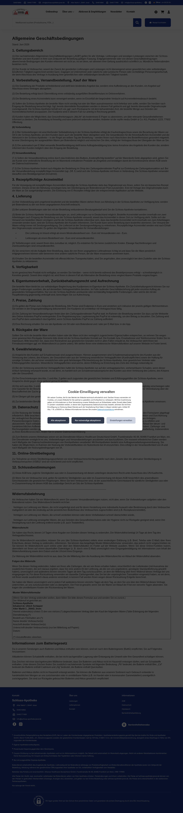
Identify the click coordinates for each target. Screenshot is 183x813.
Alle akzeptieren (58, 420)
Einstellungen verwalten (121, 420)
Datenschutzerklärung (105, 409)
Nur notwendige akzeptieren (88, 420)
